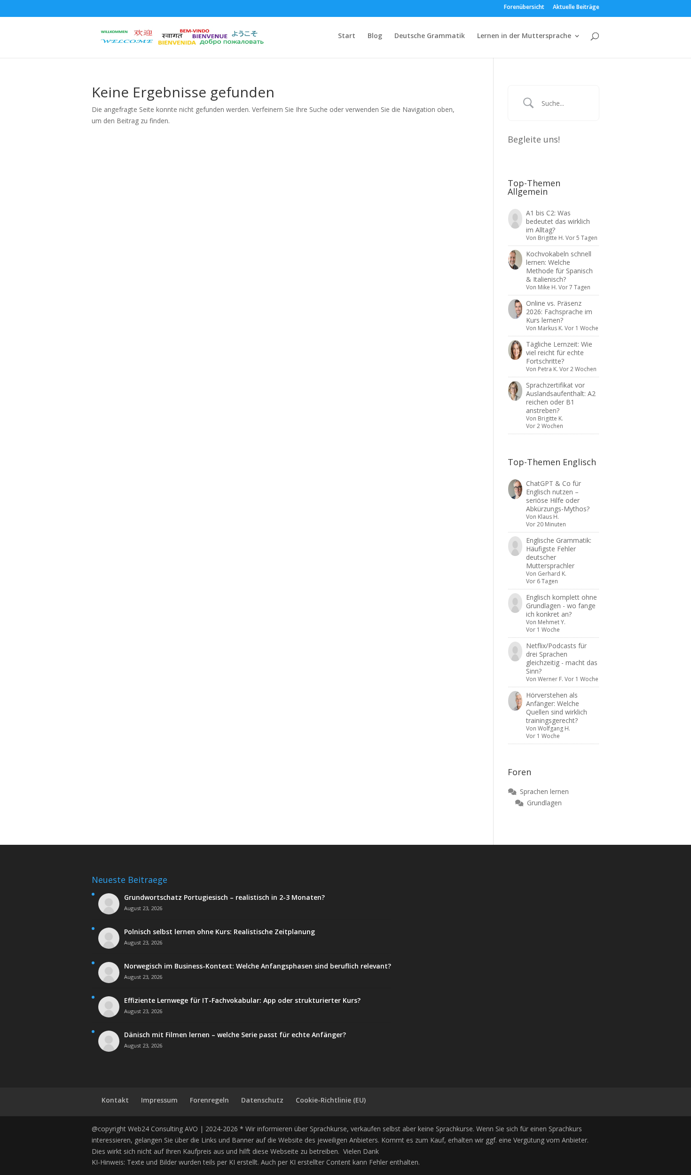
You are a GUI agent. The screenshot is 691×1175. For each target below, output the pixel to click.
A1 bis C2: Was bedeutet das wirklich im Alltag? (558, 221)
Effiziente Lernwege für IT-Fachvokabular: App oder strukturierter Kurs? (242, 1000)
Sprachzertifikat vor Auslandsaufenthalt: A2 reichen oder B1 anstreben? (561, 398)
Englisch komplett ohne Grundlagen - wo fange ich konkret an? (561, 606)
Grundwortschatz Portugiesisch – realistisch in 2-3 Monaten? (224, 897)
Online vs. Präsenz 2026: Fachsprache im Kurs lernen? (559, 312)
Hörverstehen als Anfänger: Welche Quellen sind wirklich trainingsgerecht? (556, 708)
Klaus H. (548, 517)
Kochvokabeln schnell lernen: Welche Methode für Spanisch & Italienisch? (559, 266)
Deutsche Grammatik (429, 36)
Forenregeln (209, 1100)
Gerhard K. (552, 574)
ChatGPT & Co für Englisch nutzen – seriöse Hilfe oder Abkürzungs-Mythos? (557, 496)
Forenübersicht (524, 7)
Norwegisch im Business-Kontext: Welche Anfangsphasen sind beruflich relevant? (257, 966)
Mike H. (547, 287)
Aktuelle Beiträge (576, 7)
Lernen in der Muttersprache (524, 36)
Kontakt (115, 1100)
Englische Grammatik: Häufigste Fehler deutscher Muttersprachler (558, 553)
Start (346, 36)
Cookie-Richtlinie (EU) (331, 1100)
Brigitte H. (551, 238)
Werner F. (550, 679)
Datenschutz (262, 1100)
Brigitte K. (550, 418)
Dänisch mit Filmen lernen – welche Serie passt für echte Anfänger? (235, 1035)
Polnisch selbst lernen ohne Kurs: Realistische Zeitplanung (219, 932)
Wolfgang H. (554, 728)
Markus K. (550, 328)
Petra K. (548, 369)
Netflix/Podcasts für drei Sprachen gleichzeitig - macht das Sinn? (561, 658)
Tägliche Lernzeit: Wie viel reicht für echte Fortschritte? (559, 352)
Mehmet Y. (551, 622)
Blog (375, 36)
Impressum (159, 1100)
